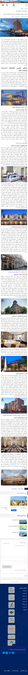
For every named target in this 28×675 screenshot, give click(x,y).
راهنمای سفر (18, 11)
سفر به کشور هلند (15, 464)
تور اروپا (25, 609)
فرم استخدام (15, 671)
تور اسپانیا (25, 596)
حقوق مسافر (7, 671)
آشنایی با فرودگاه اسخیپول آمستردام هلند (11, 415)
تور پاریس (24, 601)
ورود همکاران (23, 671)
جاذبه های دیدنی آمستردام (14, 272)
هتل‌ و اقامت (24, 11)
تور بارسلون (24, 604)
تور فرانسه (25, 590)
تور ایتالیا (25, 593)
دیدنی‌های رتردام (16, 107)
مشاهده (13, 510)
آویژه (8, 649)
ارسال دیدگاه (6, 567)
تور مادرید (25, 607)
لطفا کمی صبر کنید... (14, 582)
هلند (22, 8)
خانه (26, 8)
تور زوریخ (25, 599)
